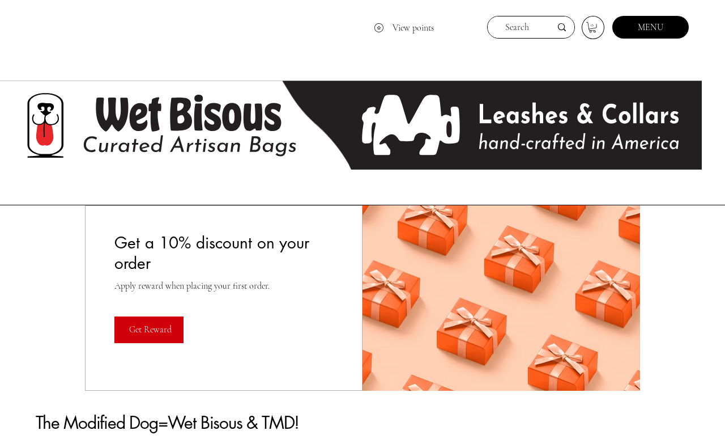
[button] (592, 27)
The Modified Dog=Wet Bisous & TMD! (167, 422)
